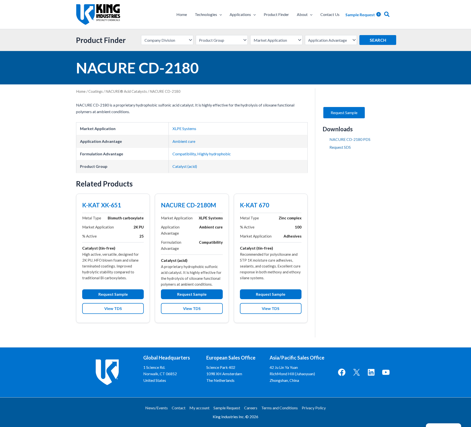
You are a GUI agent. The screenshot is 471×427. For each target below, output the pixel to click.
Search (378, 40)
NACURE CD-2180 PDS (349, 139)
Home (81, 91)
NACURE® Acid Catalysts (126, 91)
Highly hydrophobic (214, 153)
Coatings (95, 91)
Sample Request (226, 407)
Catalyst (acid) (184, 166)
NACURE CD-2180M (188, 206)
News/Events (156, 407)
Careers (250, 407)
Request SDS (340, 147)
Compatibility (184, 153)
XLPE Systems (184, 128)
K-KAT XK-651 (101, 206)
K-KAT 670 (254, 206)
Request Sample (113, 294)
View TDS (113, 308)
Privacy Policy (314, 407)
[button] (219, 14)
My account (199, 407)
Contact (178, 407)
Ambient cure (183, 141)
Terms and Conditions (279, 407)
